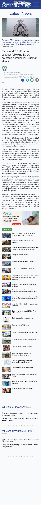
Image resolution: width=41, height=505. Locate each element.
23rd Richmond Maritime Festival (23, 262)
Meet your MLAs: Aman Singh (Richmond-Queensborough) (22, 354)
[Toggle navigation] (36, 4)
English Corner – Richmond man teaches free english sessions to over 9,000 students (25, 277)
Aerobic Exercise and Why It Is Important (22, 241)
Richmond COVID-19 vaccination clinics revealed (25, 382)
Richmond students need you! (22, 346)
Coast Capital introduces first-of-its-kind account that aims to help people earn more (25, 298)
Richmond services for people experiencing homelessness (22, 361)
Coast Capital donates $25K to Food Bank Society (24, 312)
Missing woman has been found (22, 388)
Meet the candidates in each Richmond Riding (25, 375)
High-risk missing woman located (23, 367)
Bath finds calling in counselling (22, 318)
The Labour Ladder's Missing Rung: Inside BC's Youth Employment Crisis (24, 291)
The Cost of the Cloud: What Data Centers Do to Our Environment (23, 234)
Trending (7, 229)
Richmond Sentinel (13, 72)
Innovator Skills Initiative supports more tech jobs (25, 305)
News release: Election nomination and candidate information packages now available (25, 284)
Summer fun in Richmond (20, 325)
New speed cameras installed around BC (25, 339)
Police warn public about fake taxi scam (25, 332)
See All (28, 407)
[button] (8, 426)
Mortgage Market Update (20, 254)
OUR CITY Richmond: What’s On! (23, 269)
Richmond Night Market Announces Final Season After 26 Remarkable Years (25, 248)
